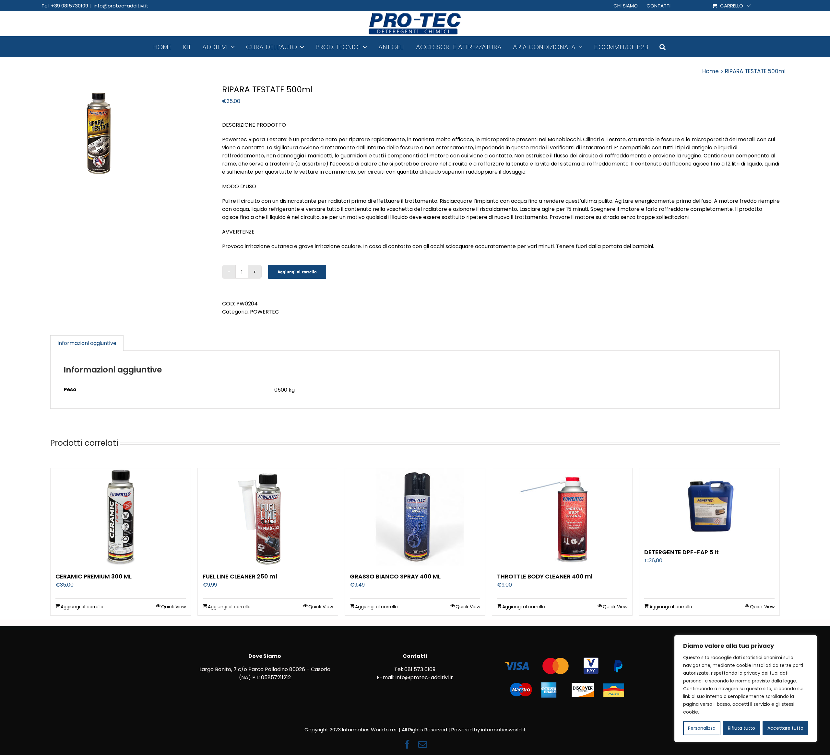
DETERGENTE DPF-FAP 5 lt (681, 552)
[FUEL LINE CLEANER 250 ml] (268, 517)
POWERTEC (264, 311)
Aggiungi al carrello (297, 272)
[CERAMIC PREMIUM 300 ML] (121, 517)
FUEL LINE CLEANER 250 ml (240, 576)
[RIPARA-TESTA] (131, 133)
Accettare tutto (785, 728)
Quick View (173, 606)
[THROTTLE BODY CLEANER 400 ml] (562, 517)
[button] (662, 46)
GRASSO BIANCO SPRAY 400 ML (395, 576)
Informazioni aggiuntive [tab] (86, 343)
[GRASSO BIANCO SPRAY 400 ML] (415, 517)
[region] (745, 688)
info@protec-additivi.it (121, 5)
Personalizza (702, 728)
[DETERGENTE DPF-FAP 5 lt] (709, 504)
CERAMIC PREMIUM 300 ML (93, 576)
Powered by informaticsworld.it (488, 729)
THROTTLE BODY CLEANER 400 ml (545, 576)
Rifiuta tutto (741, 728)
